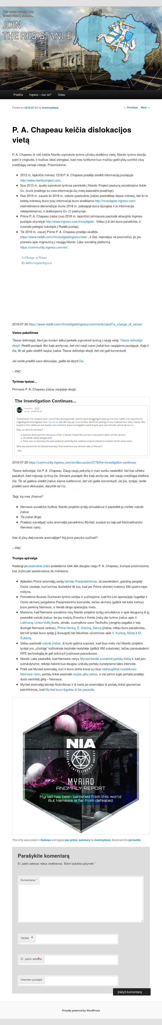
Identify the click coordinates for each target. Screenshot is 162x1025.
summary (84, 840)
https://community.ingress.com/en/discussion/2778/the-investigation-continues (82, 462)
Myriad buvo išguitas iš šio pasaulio (69, 689)
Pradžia (18, 95)
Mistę (131, 633)
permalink (134, 840)
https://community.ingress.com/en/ (44, 247)
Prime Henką (66, 627)
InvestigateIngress (40, 263)
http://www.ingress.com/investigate (70, 221)
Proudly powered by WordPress (81, 1010)
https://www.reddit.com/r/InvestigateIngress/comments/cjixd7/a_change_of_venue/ (85, 324)
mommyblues (50, 107)
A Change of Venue (34, 257)
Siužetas (45, 840)
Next (145, 107)
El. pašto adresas (31, 958)
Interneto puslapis (31, 979)
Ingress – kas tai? (40, 95)
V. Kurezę (119, 633)
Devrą (97, 627)
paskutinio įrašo (39, 566)
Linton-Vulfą (42, 622)
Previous (131, 107)
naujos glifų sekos (85, 674)
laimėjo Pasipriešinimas (81, 581)
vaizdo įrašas (51, 643)
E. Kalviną (84, 627)
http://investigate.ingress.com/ (115, 200)
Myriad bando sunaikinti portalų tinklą (105, 658)
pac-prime (71, 840)
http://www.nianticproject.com (40, 180)
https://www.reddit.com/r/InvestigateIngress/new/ (53, 237)
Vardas (27, 938)
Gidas (61, 95)
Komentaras (29, 880)
